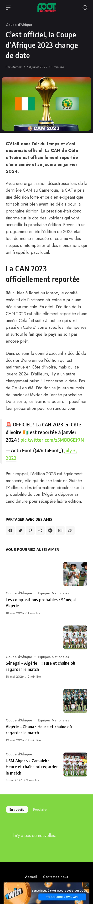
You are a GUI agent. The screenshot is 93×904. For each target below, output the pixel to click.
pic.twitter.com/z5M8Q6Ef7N (52, 440)
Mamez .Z (18, 67)
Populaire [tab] (40, 809)
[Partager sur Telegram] (50, 530)
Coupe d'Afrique (19, 24)
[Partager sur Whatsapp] (40, 530)
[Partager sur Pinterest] (30, 530)
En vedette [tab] (17, 809)
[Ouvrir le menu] (8, 7)
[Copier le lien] (70, 530)
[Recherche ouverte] (85, 7)
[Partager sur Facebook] (10, 530)
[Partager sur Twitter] (20, 530)
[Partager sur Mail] (60, 530)
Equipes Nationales (53, 593)
